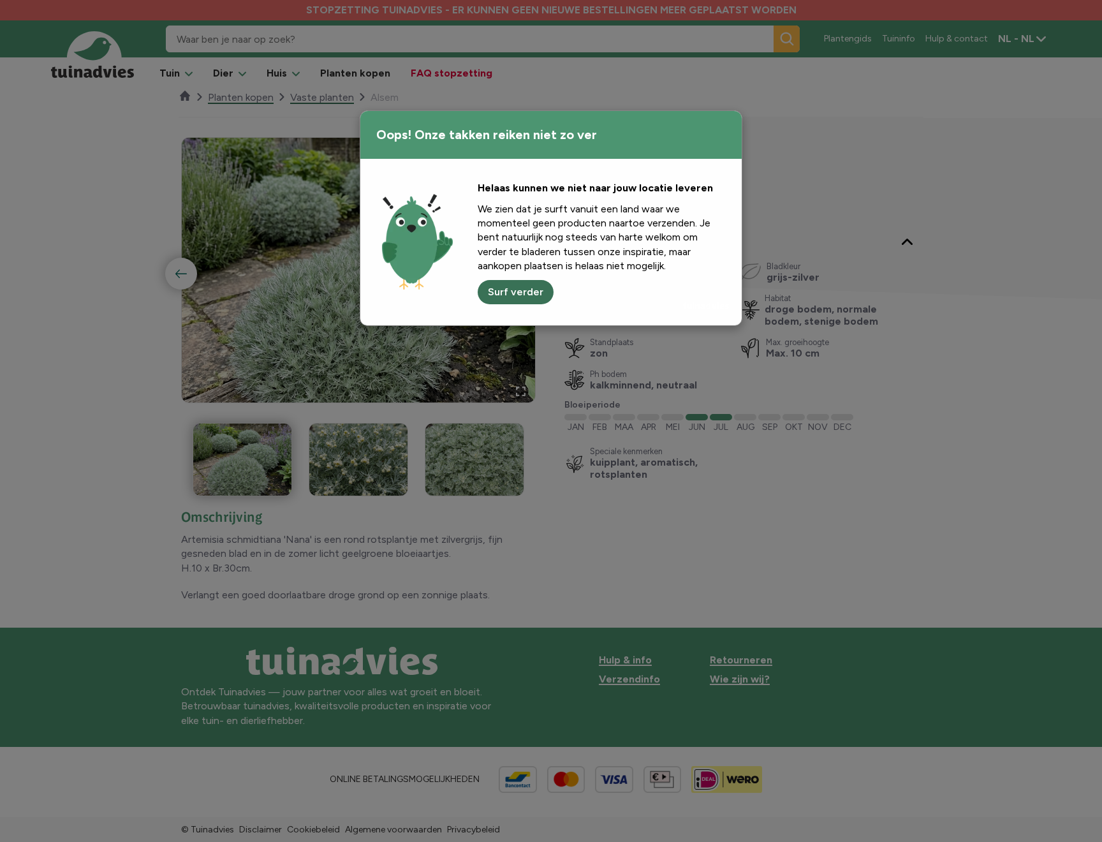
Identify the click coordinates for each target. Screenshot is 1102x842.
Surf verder (515, 292)
